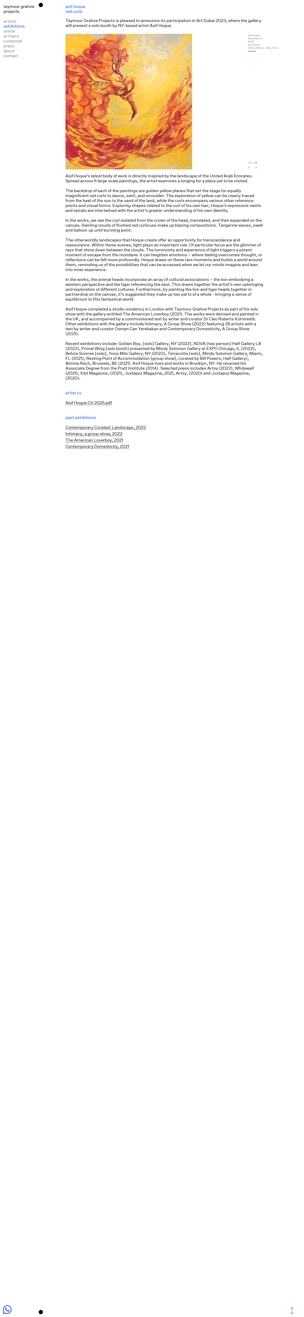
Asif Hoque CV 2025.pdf (88, 403)
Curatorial (13, 41)
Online (9, 31)
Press (9, 46)
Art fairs (11, 36)
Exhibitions (14, 26)
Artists (10, 21)
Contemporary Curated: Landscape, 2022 (105, 427)
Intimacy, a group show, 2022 (93, 434)
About (9, 51)
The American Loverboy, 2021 (94, 440)
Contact (11, 56)
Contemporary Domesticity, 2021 (97, 447)
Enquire (252, 51)
